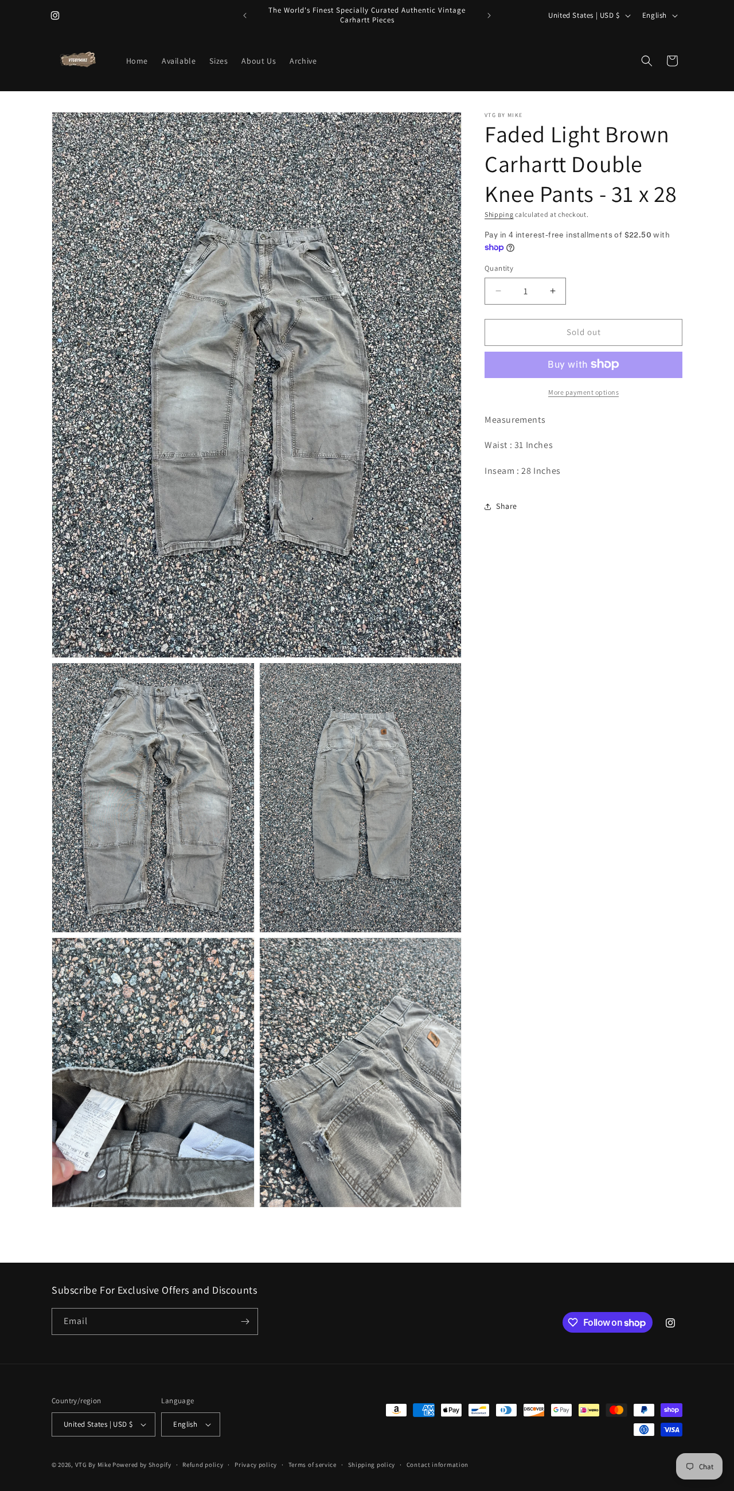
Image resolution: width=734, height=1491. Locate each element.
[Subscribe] (244, 1321)
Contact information (437, 1464)
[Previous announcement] (244, 15)
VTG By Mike (93, 1465)
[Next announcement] (489, 15)
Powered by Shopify (141, 1465)
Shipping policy (372, 1464)
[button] (646, 60)
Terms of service (312, 1464)
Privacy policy (256, 1464)
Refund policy (202, 1464)
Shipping (499, 214)
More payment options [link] (583, 391)
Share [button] (506, 506)
